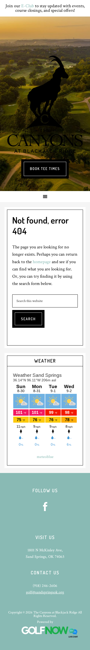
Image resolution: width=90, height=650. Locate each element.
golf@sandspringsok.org (45, 592)
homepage (42, 262)
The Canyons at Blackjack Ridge (45, 104)
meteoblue (45, 456)
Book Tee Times (45, 169)
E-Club (27, 6)
